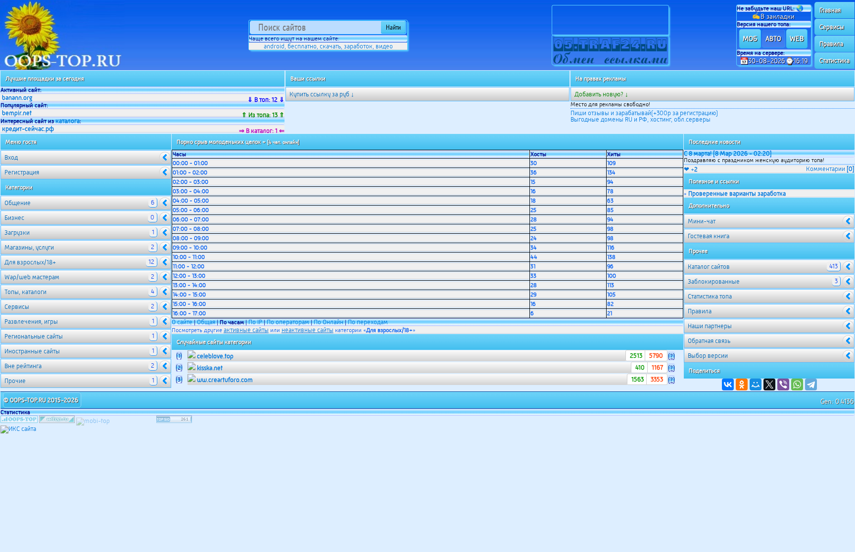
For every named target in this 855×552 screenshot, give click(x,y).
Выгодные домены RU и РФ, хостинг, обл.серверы (640, 119)
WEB (797, 38)
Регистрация (21, 172)
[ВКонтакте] (728, 384)
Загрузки (79, 232)
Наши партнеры (710, 326)
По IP (256, 322)
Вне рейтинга (79, 366)
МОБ (750, 38)
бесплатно (302, 46)
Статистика (834, 60)
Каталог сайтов (763, 266)
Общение (79, 203)
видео (384, 46)
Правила (831, 43)
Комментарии (830, 168)
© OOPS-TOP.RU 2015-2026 (40, 400)
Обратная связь (709, 340)
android (274, 46)
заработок (358, 46)
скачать (330, 46)
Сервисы (831, 27)
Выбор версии (708, 355)
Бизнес (79, 217)
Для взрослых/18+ (79, 262)
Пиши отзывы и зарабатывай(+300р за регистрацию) (644, 113)
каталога (67, 121)
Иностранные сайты (79, 351)
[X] (769, 384)
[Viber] (783, 384)
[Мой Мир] (755, 384)
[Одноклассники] (742, 384)
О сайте (182, 322)
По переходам (368, 322)
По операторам (288, 322)
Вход (11, 157)
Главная (830, 10)
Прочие (79, 380)
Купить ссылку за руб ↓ (321, 94)
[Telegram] (811, 384)
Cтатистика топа (710, 296)
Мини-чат (701, 221)
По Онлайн (328, 322)
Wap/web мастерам (79, 277)
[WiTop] (57, 421)
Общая (206, 322)
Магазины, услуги (79, 247)
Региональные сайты (79, 336)
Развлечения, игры (79, 321)
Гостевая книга (708, 236)
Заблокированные (763, 281)
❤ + (691, 169)
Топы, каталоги (79, 292)
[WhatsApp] (797, 384)
